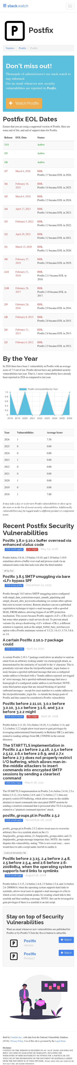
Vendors (10, 48)
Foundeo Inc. (16, 1037)
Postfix (22, 48)
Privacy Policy (16, 1040)
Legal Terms (60, 1040)
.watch (17, 6)
